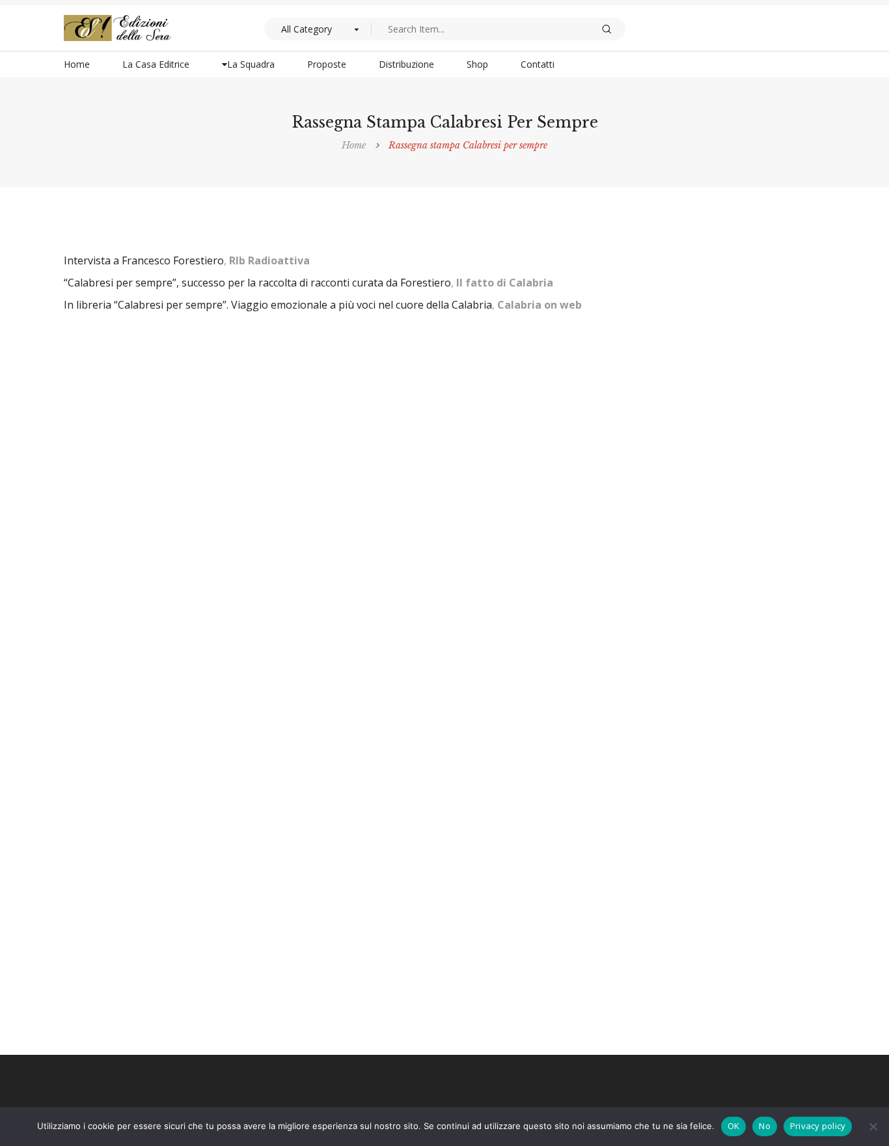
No (765, 1126)
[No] (872, 1126)
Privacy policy (818, 1126)
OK (734, 1126)
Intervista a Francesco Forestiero (144, 260)
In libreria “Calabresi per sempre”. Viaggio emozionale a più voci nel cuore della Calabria (278, 305)
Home (354, 145)
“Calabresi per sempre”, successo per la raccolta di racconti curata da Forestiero (257, 282)
